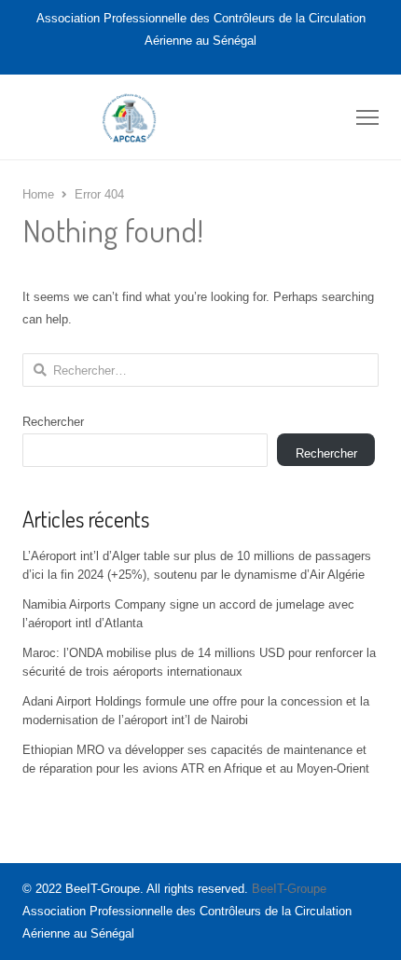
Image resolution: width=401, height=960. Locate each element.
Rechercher (53, 422)
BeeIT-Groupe (289, 889)
